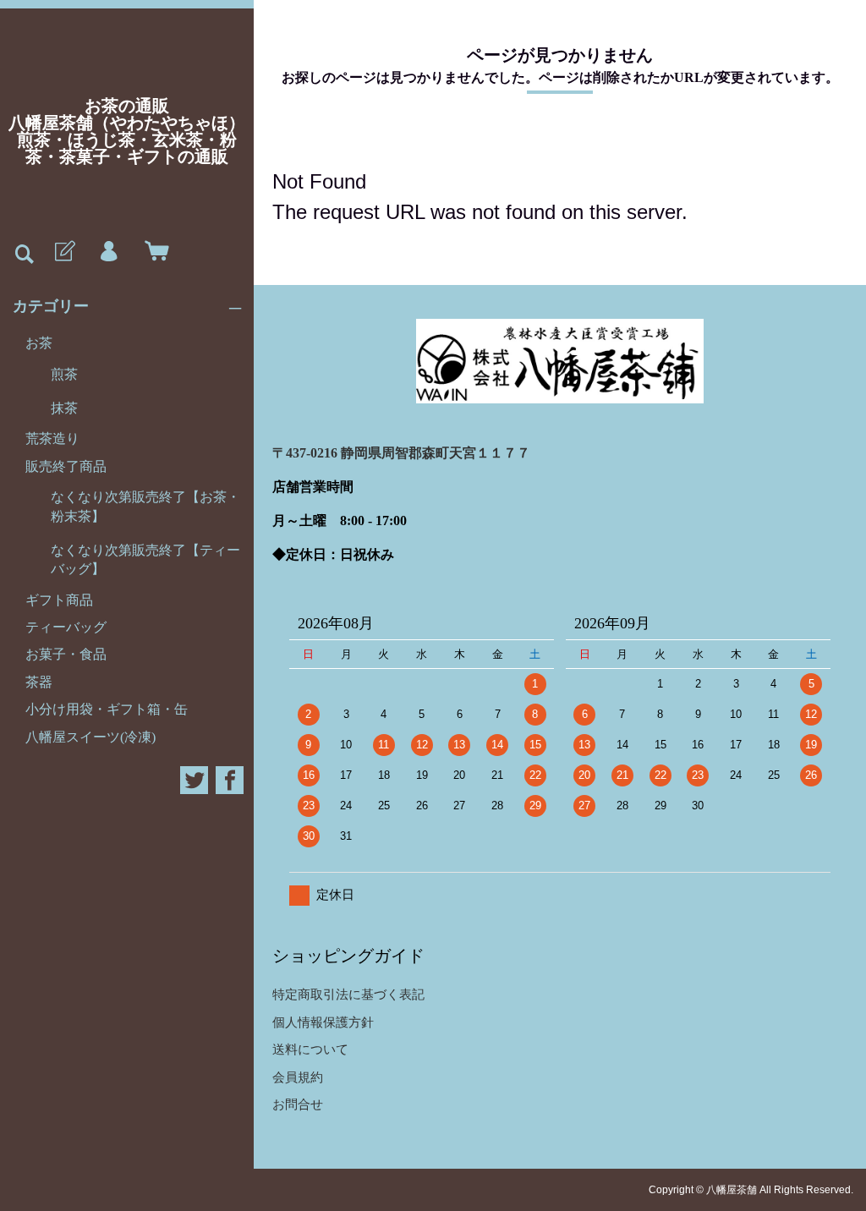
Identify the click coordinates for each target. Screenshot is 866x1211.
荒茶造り (52, 438)
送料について (310, 1049)
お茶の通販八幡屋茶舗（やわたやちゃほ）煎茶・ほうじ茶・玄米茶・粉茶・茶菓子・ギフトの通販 (126, 131)
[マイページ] (108, 252)
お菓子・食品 (66, 654)
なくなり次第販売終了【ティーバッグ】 (145, 559)
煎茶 (64, 374)
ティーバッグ (66, 627)
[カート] (153, 252)
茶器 (38, 682)
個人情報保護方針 (323, 1022)
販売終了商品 (66, 466)
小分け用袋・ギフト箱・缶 (106, 709)
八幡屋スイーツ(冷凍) (90, 737)
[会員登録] (63, 252)
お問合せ (297, 1104)
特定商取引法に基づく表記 (348, 994)
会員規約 (297, 1077)
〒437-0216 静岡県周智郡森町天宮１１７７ (401, 453)
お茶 (38, 343)
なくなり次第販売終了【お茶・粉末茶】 (145, 506)
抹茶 (64, 408)
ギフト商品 (59, 600)
